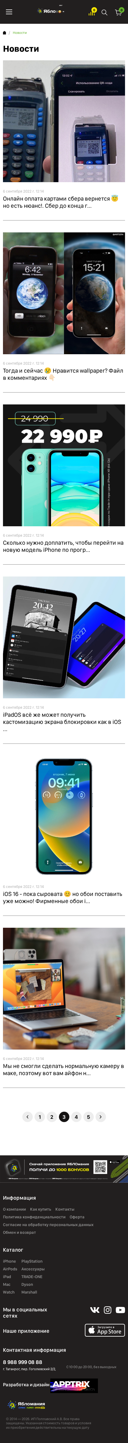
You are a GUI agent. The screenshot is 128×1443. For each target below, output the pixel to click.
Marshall (29, 1292)
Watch (9, 1292)
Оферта (77, 1216)
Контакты (64, 1209)
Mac (6, 1284)
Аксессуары (33, 1268)
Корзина (118, 12)
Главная (4, 32)
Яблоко (50, 12)
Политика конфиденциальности (34, 1216)
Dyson (27, 1284)
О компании (14, 1209)
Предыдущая (27, 1117)
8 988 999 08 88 (22, 1362)
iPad (7, 1276)
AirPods (10, 1268)
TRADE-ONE (32, 1276)
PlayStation (32, 1261)
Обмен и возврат (19, 1232)
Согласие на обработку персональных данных (48, 1224)
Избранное (92, 12)
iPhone (9, 1261)
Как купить (40, 1209)
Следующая (101, 1117)
